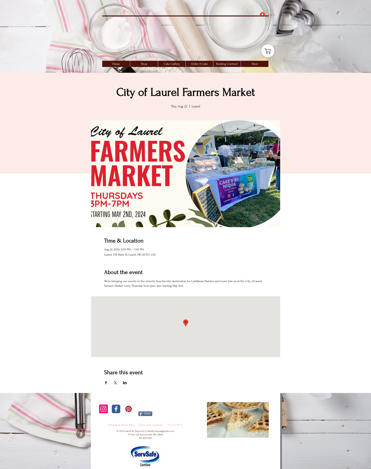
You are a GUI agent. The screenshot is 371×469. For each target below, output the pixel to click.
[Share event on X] (115, 382)
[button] (172, 64)
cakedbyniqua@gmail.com (159, 431)
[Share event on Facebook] (106, 382)
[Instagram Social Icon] (103, 409)
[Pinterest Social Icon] (128, 409)
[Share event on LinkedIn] (125, 382)
